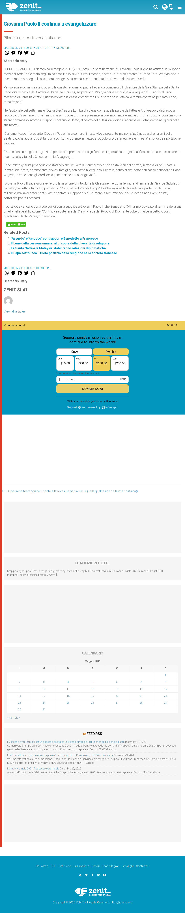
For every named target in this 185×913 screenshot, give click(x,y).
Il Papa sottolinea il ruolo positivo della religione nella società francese (64, 253)
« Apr (10, 717)
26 (92, 702)
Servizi (96, 866)
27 (116, 702)
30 (19, 709)
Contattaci (142, 866)
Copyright (127, 866)
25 (68, 702)
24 (43, 702)
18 (68, 695)
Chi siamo (42, 866)
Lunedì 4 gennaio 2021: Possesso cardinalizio (33, 768)
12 (92, 689)
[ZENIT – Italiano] (52, 7)
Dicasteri (63, 47)
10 (43, 689)
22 (165, 695)
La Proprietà (81, 866)
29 (165, 702)
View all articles (15, 311)
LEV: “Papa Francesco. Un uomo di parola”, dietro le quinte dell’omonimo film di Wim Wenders (60, 755)
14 (141, 689)
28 (141, 702)
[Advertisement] (92, 461)
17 (43, 695)
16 (19, 695)
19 (92, 695)
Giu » (17, 717)
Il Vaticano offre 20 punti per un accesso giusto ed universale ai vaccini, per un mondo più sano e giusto (66, 741)
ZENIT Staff (44, 47)
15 (165, 689)
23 (19, 702)
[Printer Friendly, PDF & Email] (16, 224)
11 (68, 689)
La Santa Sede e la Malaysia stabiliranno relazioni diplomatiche (58, 248)
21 (141, 695)
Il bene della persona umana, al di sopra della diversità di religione (60, 243)
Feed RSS (94, 734)
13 (116, 689)
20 (116, 695)
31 (43, 709)
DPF (53, 866)
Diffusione (65, 866)
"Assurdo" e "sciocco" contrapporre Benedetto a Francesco (54, 238)
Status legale (110, 866)
